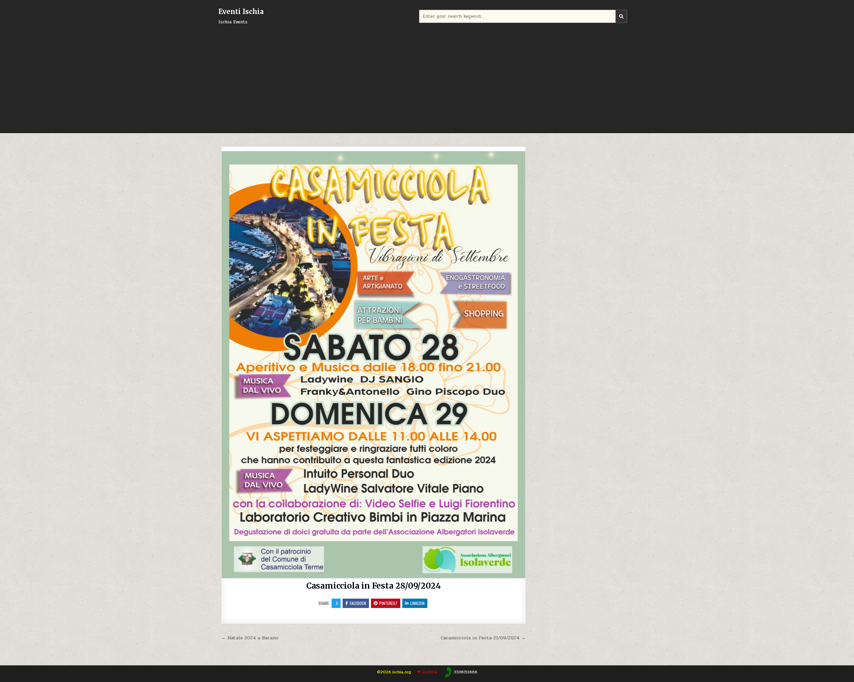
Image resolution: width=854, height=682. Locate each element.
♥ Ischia (427, 672)
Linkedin (417, 603)
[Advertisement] (427, 76)
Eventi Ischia (241, 11)
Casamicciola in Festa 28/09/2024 (373, 586)
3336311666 (465, 672)
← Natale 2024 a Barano (250, 637)
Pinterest (388, 603)
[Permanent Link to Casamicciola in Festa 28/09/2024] (373, 362)
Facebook (358, 603)
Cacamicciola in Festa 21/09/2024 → (483, 637)
